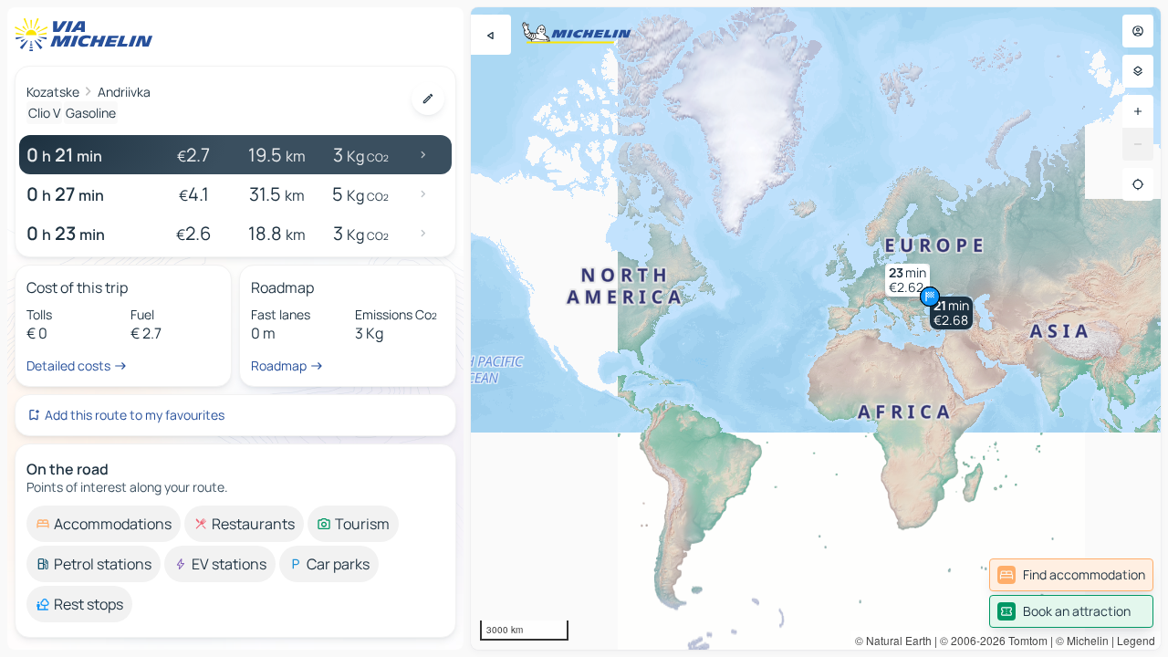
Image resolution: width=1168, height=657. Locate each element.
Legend (1136, 640)
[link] (1071, 574)
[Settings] (1137, 71)
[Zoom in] (1137, 111)
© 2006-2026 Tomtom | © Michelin (1024, 640)
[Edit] (428, 98)
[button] (951, 313)
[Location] (1137, 184)
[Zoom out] (1137, 144)
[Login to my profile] (1137, 31)
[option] (103, 524)
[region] (816, 328)
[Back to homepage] (88, 35)
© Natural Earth (893, 640)
